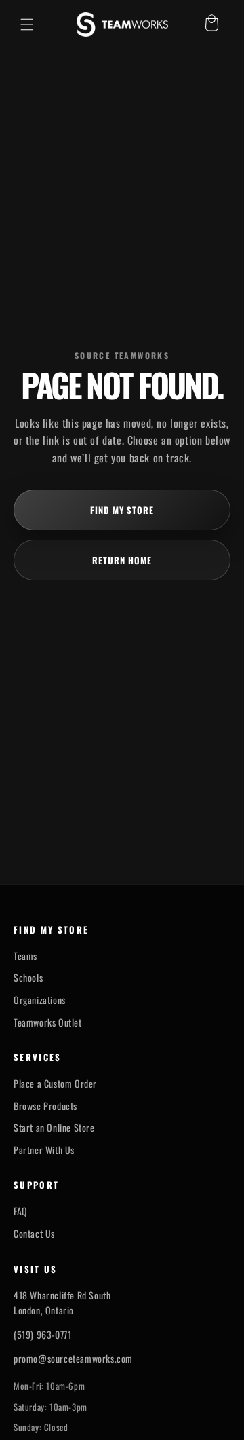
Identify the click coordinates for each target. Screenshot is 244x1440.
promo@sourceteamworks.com (73, 1358)
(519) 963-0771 (42, 1334)
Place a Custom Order (55, 1083)
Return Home (122, 560)
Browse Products (45, 1106)
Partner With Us (44, 1150)
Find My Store (122, 510)
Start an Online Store (54, 1127)
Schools (28, 977)
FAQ (21, 1211)
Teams (25, 956)
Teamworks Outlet (48, 1022)
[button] (27, 24)
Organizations (40, 1000)
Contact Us (34, 1233)
